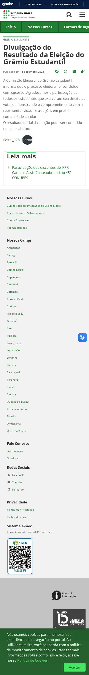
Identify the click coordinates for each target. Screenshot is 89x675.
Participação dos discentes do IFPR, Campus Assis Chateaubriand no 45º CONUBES (41, 172)
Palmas (11, 365)
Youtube (17, 482)
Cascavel (12, 284)
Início (11, 27)
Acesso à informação (65, 4)
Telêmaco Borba (17, 409)
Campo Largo (15, 270)
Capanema (13, 277)
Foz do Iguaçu (15, 314)
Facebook (18, 475)
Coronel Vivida (15, 299)
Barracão (12, 262)
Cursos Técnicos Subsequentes (25, 213)
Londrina (12, 357)
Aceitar (74, 667)
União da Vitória (16, 431)
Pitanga (11, 394)
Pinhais (11, 387)
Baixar (27, 140)
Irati (9, 328)
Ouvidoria (13, 458)
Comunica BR (33, 4)
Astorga (11, 255)
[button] (83, 71)
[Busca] (69, 15)
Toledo (11, 416)
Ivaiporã (12, 336)
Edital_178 (11, 140)
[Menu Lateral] (82, 14)
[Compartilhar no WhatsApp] (65, 71)
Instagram (18, 489)
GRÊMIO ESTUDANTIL (16, 39)
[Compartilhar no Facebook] (57, 71)
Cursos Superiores (18, 220)
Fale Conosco (15, 451)
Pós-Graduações (17, 228)
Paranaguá (13, 372)
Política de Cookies (18, 517)
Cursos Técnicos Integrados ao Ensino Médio (34, 206)
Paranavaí (13, 379)
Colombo (12, 292)
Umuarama (14, 423)
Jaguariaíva (13, 350)
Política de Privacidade (20, 509)
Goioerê (12, 321)
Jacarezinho (14, 343)
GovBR (7, 4)
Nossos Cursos (39, 27)
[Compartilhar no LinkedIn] (74, 71)
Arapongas (13, 248)
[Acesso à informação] (64, 595)
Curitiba (11, 306)
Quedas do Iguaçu (18, 401)
